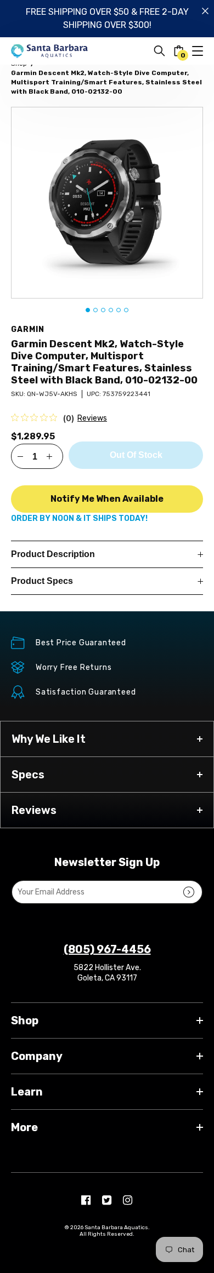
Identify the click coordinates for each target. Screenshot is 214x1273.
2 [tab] (95, 310)
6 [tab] (126, 310)
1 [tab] (88, 310)
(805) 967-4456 (107, 949)
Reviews (92, 418)
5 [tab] (118, 310)
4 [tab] (111, 310)
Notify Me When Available (107, 499)
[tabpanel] (107, 203)
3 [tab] (103, 310)
